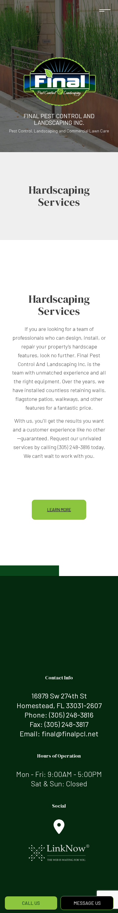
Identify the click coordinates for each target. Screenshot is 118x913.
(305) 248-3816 (71, 714)
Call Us (31, 903)
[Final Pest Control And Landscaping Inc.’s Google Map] (59, 830)
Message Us (87, 903)
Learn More (59, 509)
